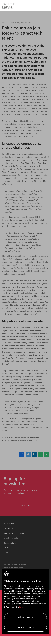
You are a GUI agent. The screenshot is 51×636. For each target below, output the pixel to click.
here (21, 607)
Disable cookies (25, 627)
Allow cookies (25, 617)
